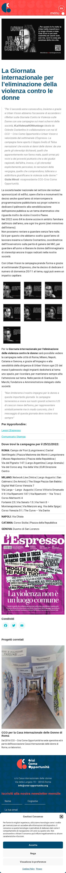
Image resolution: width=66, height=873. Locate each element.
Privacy (39, 869)
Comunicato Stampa (13, 436)
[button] (61, 816)
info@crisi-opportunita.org (33, 785)
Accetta (33, 845)
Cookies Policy (28, 869)
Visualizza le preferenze (33, 861)
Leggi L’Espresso (11, 430)
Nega (33, 853)
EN (61, 8)
